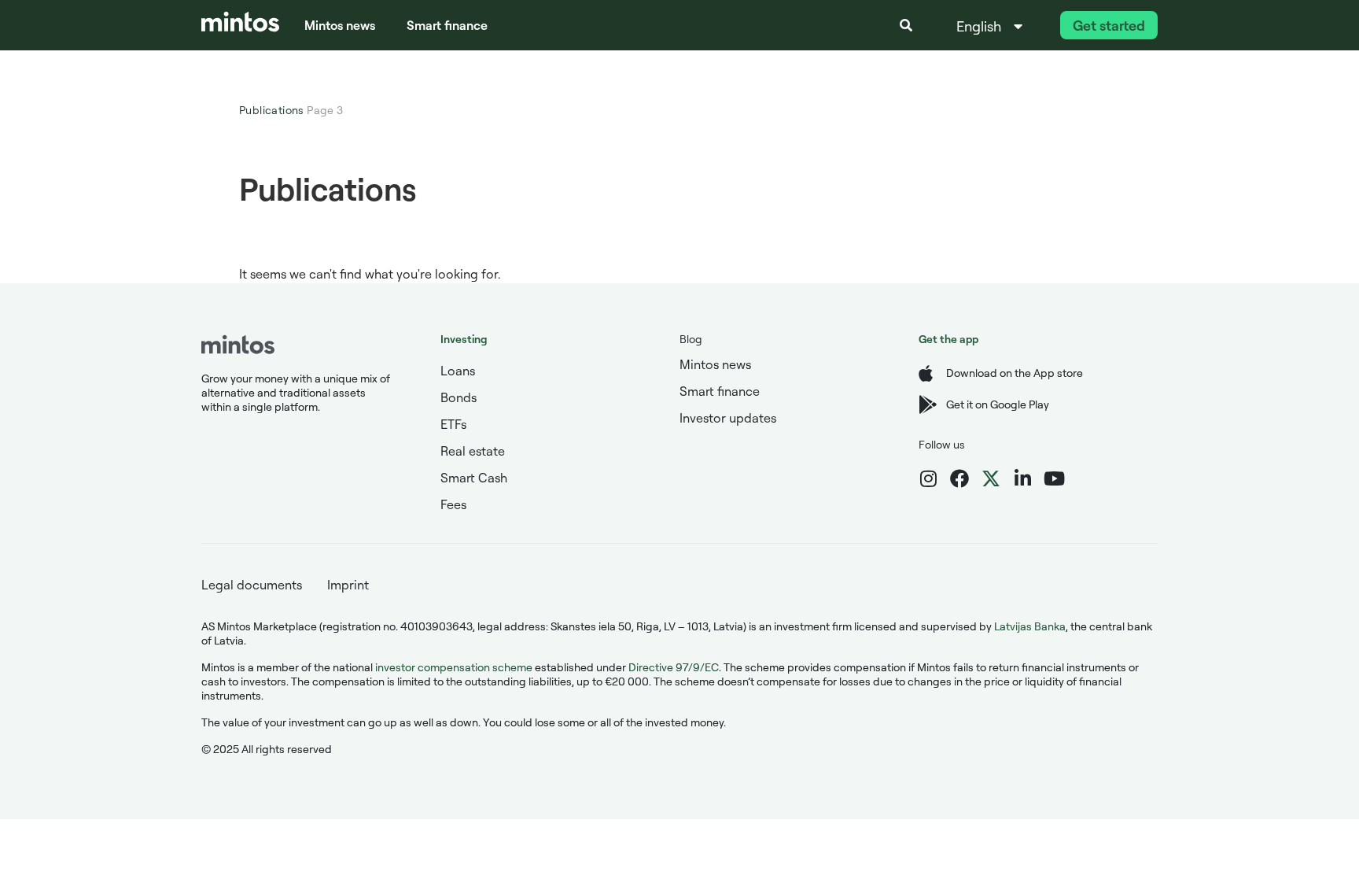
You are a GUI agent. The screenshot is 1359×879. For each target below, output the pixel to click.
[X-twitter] (991, 478)
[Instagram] (928, 478)
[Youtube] (1053, 478)
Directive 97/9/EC (673, 667)
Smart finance (447, 25)
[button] (906, 25)
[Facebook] (959, 478)
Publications (271, 109)
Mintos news (339, 25)
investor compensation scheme (453, 667)
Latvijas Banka (1030, 626)
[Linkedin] (1022, 478)
